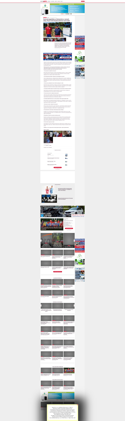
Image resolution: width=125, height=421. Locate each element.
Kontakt (56, 1)
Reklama (59, 1)
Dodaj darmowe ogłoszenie (58, 167)
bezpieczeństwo (47, 145)
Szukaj (61, 1)
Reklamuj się (42, 14)
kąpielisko (50, 145)
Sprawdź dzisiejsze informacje (57, 271)
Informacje (48, 1)
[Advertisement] (48, 47)
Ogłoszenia (52, 1)
